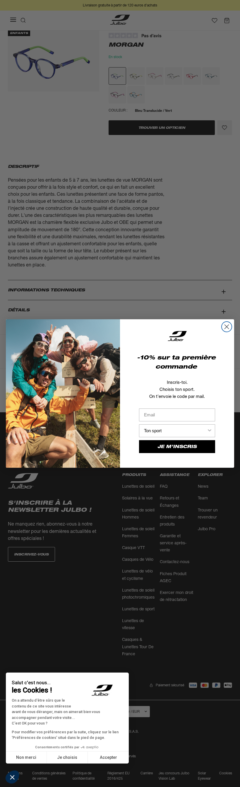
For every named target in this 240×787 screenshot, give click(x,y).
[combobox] (175, 431)
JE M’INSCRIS (177, 446)
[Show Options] (209, 431)
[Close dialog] (227, 327)
